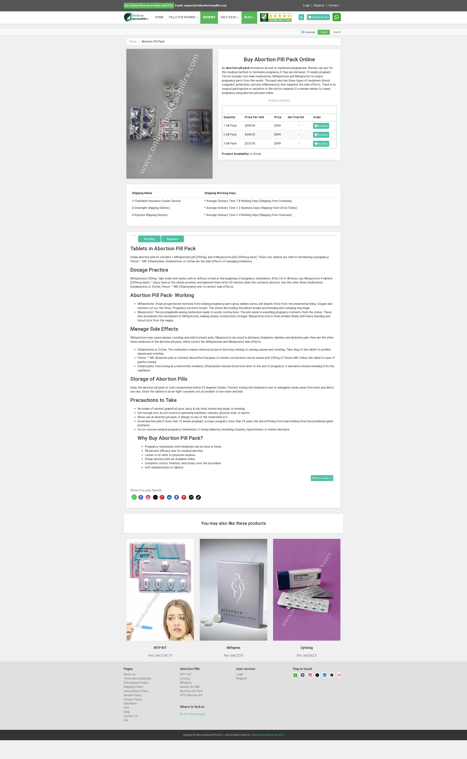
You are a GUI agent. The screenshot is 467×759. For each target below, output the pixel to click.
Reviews (209, 17)
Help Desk (229, 17)
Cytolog (185, 678)
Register (319, 5)
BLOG (248, 17)
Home (159, 17)
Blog (127, 712)
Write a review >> (322, 478)
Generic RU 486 (190, 687)
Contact (334, 5)
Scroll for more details (279, 100)
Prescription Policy (136, 682)
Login (306, 5)
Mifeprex (186, 682)
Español (337, 32)
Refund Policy (133, 695)
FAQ (126, 707)
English (323, 32)
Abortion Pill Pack (191, 691)
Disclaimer (130, 703)
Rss (126, 720)
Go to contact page (192, 714)
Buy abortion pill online (273, 735)
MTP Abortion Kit (191, 695)
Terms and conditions (137, 678)
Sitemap (256, 735)
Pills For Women (182, 17)
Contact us (131, 716)
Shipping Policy (133, 687)
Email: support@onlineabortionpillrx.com (201, 5)
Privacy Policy (133, 699)
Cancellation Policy (136, 691)
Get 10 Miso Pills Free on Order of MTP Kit (149, 5)
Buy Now (322, 125)
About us (129, 674)
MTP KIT (186, 674)
